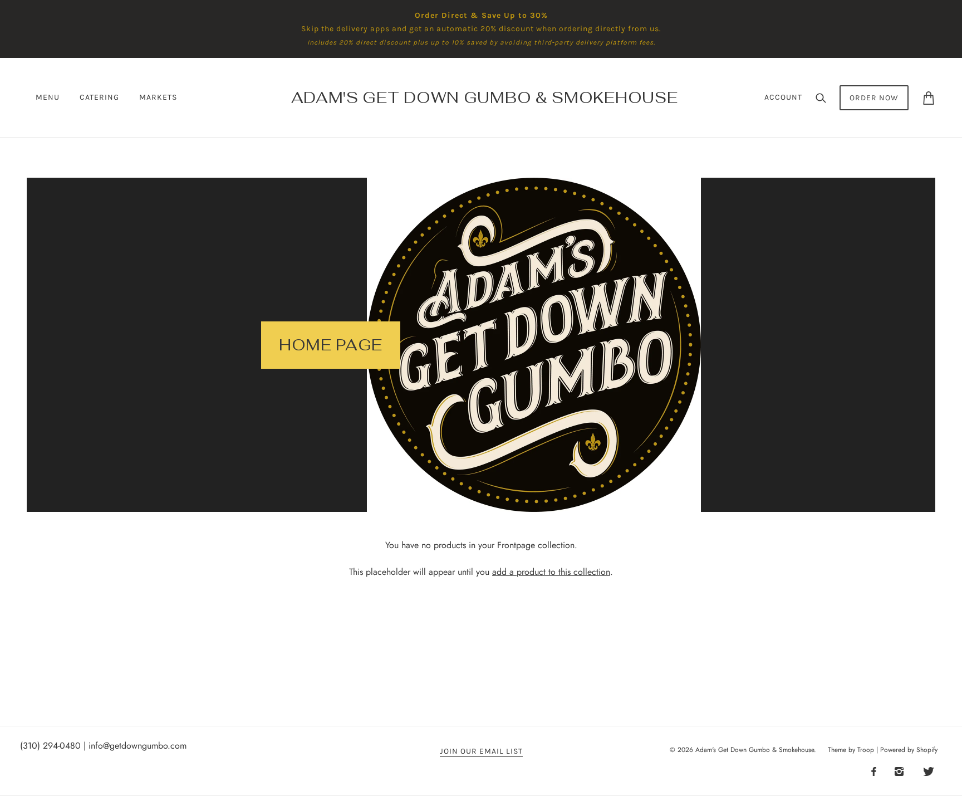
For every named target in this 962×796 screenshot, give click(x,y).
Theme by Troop (851, 750)
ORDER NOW (874, 97)
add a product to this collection (551, 571)
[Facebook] (874, 771)
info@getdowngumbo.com (137, 745)
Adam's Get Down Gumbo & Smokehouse (754, 750)
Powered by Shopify (909, 750)
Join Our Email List (481, 752)
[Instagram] (899, 771)
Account (783, 97)
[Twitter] (928, 771)
